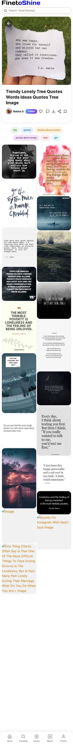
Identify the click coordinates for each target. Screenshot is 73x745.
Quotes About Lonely (49, 130)
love (45, 137)
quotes (27, 130)
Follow (31, 111)
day (15, 130)
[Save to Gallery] (32, 156)
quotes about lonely (26, 137)
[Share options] (32, 149)
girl (56, 137)
